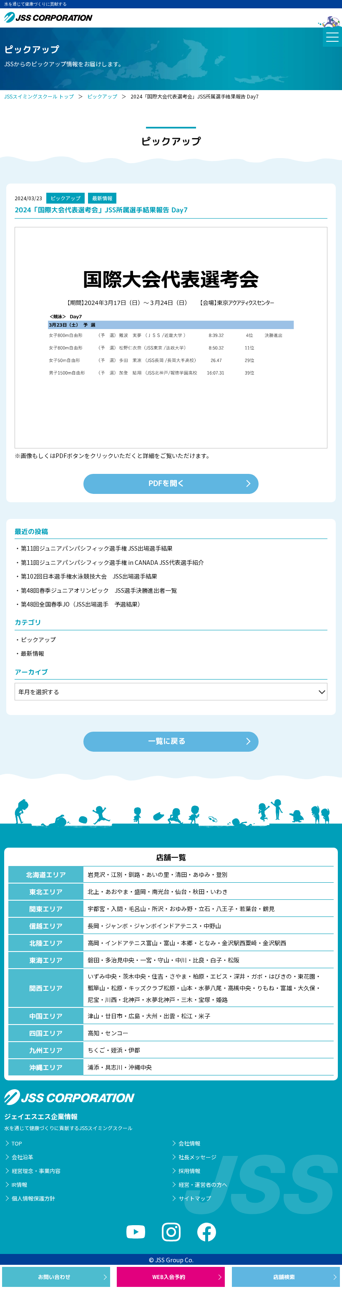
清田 (181, 874)
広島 (134, 1016)
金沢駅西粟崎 (239, 943)
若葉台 (248, 908)
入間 (117, 908)
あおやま (116, 891)
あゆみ (201, 874)
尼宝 (93, 999)
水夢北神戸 (160, 999)
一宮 (146, 960)
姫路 (222, 999)
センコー (116, 1033)
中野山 (212, 925)
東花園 (306, 976)
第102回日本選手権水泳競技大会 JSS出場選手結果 (89, 576)
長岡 (93, 925)
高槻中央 (239, 988)
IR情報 (19, 1184)
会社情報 (189, 1143)
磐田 (93, 960)
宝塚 (204, 999)
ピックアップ (102, 96)
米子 (204, 1016)
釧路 (134, 874)
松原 (117, 988)
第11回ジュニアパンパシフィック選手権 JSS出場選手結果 (97, 548)
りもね (265, 988)
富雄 (286, 988)
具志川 (114, 1067)
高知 (93, 1033)
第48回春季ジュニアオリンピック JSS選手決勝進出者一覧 (99, 590)
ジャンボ (116, 925)
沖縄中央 (140, 1067)
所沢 (157, 908)
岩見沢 (96, 874)
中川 (181, 960)
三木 (187, 999)
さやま (178, 976)
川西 (111, 999)
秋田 (198, 891)
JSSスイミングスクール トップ (39, 96)
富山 (169, 943)
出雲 (169, 1016)
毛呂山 (137, 908)
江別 (117, 874)
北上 (93, 891)
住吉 (157, 976)
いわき (219, 891)
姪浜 (117, 1050)
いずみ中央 (102, 976)
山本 (187, 988)
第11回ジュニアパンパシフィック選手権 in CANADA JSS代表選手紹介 (115, 562)
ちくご (96, 1050)
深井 (239, 976)
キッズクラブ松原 (151, 988)
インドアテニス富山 (131, 943)
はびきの (280, 976)
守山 (163, 960)
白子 (216, 960)
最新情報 (102, 197)
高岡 (93, 943)
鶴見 (268, 908)
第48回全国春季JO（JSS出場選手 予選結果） (82, 604)
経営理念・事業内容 (36, 1171)
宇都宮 (96, 908)
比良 (198, 960)
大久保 (306, 988)
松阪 (233, 960)
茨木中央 (134, 976)
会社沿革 (22, 1157)
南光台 (160, 891)
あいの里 (157, 874)
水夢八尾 (210, 988)
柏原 (198, 976)
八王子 (225, 908)
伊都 (134, 1050)
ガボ (257, 976)
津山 (93, 1016)
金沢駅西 (274, 943)
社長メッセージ (197, 1157)
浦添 (93, 1067)
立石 (204, 908)
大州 (152, 1016)
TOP (17, 1143)
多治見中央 (119, 960)
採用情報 (189, 1171)
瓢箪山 (96, 988)
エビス (219, 976)
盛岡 (140, 891)
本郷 (187, 943)
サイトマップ (195, 1198)
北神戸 (131, 999)
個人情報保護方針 (33, 1198)
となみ (207, 943)
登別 (222, 874)
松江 (187, 1016)
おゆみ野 (181, 908)
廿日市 (114, 1016)
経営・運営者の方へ (203, 1184)
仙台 (181, 891)
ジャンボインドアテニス (166, 925)
